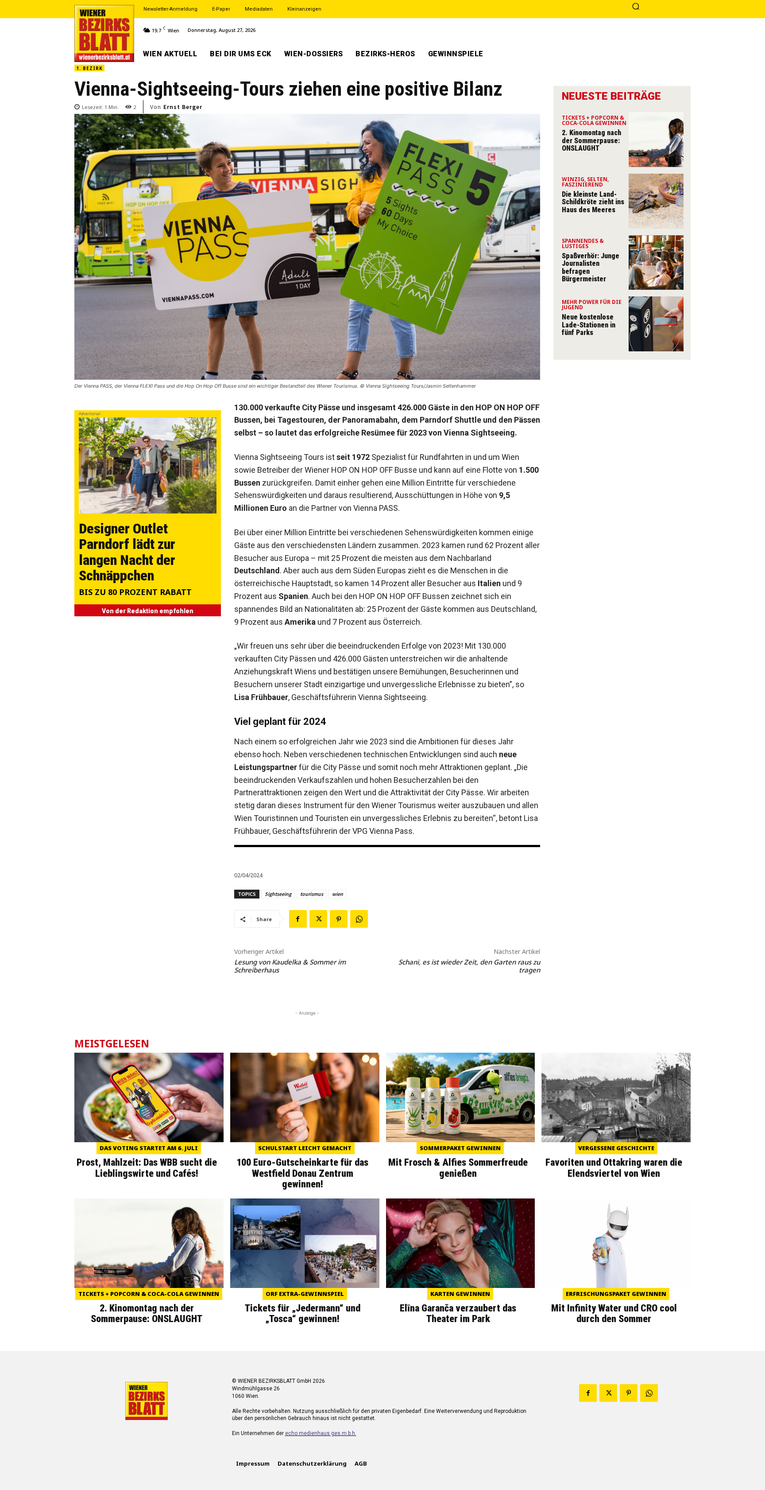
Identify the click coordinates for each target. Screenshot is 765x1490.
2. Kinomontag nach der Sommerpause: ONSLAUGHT (591, 140)
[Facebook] (298, 919)
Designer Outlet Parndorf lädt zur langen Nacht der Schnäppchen (127, 552)
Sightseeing (278, 894)
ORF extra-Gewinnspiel (305, 1294)
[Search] (635, 7)
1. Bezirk (89, 68)
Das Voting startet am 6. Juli (149, 1148)
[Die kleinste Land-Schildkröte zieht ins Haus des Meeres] (656, 201)
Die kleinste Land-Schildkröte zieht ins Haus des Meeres (593, 202)
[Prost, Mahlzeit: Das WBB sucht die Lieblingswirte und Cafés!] (149, 1097)
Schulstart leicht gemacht (305, 1148)
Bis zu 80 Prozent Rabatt (135, 592)
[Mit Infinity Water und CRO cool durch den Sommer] (616, 1243)
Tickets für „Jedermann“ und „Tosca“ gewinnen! (302, 1313)
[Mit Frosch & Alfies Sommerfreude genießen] (460, 1097)
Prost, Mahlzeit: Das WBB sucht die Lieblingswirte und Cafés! (147, 1168)
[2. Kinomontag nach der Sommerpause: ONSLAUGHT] (656, 139)
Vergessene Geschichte (616, 1148)
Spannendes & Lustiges (583, 244)
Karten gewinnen (460, 1294)
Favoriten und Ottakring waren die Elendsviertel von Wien (613, 1168)
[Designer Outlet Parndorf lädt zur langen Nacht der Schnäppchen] (147, 465)
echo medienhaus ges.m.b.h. (320, 1433)
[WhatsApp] (359, 919)
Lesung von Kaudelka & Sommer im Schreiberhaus (290, 965)
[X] (318, 919)
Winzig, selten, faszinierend (585, 182)
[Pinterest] (339, 919)
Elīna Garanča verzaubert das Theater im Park (458, 1313)
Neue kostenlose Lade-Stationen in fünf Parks (588, 325)
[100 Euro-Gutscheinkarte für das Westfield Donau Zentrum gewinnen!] (304, 1097)
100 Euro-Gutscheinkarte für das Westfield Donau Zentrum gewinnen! (302, 1173)
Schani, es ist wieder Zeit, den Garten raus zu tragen (469, 965)
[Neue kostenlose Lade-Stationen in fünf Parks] (656, 323)
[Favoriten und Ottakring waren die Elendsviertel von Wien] (616, 1097)
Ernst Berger (182, 107)
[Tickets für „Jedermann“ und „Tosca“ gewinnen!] (304, 1243)
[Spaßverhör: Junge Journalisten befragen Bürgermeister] (656, 262)
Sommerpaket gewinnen (460, 1148)
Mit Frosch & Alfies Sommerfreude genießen (458, 1168)
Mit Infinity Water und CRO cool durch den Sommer (614, 1313)
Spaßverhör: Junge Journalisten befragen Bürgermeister (590, 268)
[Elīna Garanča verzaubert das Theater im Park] (460, 1243)
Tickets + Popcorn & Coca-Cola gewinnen (594, 121)
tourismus (311, 894)
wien (337, 894)
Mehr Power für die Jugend (592, 305)
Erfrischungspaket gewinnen (616, 1294)
